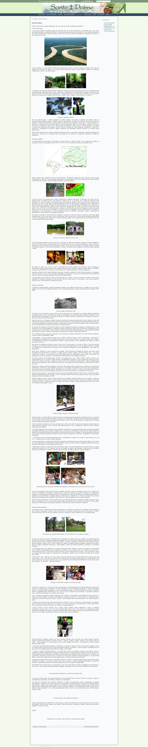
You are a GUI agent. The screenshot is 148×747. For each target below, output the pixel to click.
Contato (107, 14)
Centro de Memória (52, 14)
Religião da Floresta (69, 14)
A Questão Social (107, 29)
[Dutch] (83, 1)
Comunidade (79, 14)
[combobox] (103, 1)
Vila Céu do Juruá (108, 26)
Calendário (101, 14)
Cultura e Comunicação (39, 726)
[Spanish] (92, 1)
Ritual (94, 14)
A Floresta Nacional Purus (91, 726)
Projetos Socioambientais (109, 31)
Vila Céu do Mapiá (108, 24)
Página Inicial (41, 14)
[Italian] (89, 1)
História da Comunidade (109, 22)
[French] (86, 1)
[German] (87, 1)
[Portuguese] (82, 1)
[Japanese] (90, 1)
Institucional (87, 14)
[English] (84, 1)
